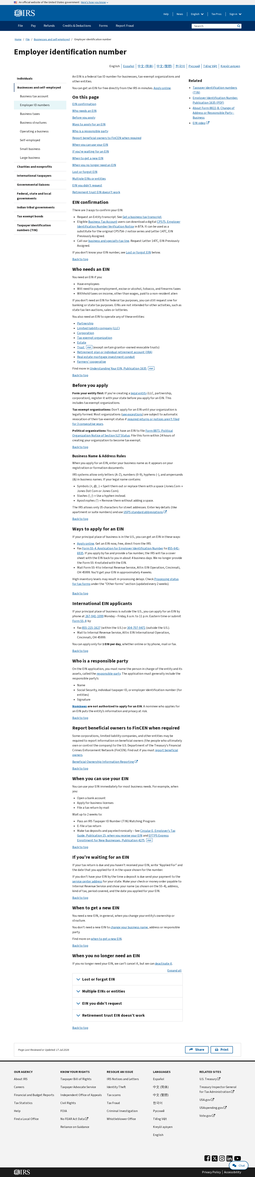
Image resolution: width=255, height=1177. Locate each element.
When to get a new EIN (87, 158)
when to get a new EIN (106, 939)
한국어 (180, 66)
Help (166, 14)
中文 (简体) (145, 66)
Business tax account (34, 96)
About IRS (20, 1079)
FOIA (63, 1111)
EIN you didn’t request (87, 185)
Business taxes (30, 114)
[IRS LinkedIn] (229, 1157)
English (195, 14)
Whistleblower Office (121, 1119)
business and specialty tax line (108, 241)
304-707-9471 (136, 628)
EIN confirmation (84, 104)
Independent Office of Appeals (81, 1095)
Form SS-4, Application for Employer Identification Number (122, 548)
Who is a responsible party (90, 131)
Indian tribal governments (36, 207)
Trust (84, 347)
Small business (30, 149)
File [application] (20, 26)
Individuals (24, 78)
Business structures (33, 122)
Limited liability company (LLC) (98, 328)
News (180, 14)
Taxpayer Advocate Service (78, 1087)
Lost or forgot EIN (84, 172)
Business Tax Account (102, 222)
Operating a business (34, 131)
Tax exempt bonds (30, 216)
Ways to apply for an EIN (89, 124)
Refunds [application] (49, 26)
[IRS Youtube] (237, 1157)
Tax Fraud (113, 1103)
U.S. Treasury (208, 1079)
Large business (30, 158)
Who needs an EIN (84, 111)
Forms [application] (103, 26)
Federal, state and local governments (34, 195)
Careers (19, 1087)
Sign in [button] (234, 14)
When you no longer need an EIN (94, 165)
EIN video (199, 123)
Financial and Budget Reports (34, 1095)
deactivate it (163, 963)
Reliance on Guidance (74, 1127)
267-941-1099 (94, 616)
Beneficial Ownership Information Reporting (103, 762)
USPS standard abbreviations (143, 512)
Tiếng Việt (210, 66)
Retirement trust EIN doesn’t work (96, 192)
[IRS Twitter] (215, 1157)
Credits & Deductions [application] (77, 26)
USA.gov (204, 1100)
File (28, 39)
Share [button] (199, 1049)
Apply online (162, 88)
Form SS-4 (79, 621)
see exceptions (132, 414)
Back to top (80, 259)
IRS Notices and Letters (123, 1079)
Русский (194, 66)
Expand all (174, 970)
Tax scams (114, 1095)
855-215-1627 (91, 628)
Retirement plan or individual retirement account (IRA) (114, 352)
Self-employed (30, 140)
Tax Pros (217, 14)
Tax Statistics (23, 1103)
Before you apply (83, 117)
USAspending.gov (211, 1108)
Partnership (85, 323)
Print (225, 1049)
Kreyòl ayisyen (230, 66)
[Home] (24, 11)
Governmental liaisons (33, 184)
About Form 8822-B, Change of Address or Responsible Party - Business (213, 113)
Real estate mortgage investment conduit (106, 357)
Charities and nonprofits (34, 167)
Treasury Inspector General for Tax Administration (217, 1089)
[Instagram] (222, 1157)
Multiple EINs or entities (89, 178)
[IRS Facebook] (207, 1157)
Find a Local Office (26, 1119)
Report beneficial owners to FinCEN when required (106, 138)
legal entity (139, 393)
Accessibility (232, 1172)
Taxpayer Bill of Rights (75, 1079)
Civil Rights (68, 1103)
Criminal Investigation (122, 1111)
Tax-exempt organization (94, 338)
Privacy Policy (211, 1172)
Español (128, 66)
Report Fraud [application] (125, 26)
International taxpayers (34, 175)
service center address (87, 881)
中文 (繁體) (164, 66)
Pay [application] (33, 26)
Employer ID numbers (35, 105)
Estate (81, 342)
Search (238, 26)
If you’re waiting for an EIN (90, 151)
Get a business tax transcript (142, 217)
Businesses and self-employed (52, 39)
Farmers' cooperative (91, 362)
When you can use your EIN (90, 145)
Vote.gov (205, 1116)
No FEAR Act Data (72, 1119)
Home (18, 39)
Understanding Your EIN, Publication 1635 (121, 368)
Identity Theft (116, 1087)
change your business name (129, 927)
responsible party (109, 673)
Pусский (158, 1111)
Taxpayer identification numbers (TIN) (34, 227)
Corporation (85, 333)
